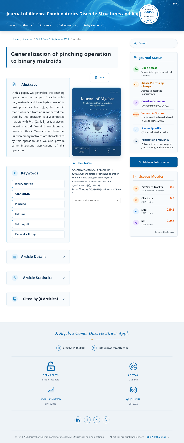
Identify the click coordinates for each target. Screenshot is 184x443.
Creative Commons (153, 101)
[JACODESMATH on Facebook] (87, 420)
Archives (27, 39)
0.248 (170, 221)
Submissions (66, 25)
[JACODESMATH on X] (96, 420)
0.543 (170, 209)
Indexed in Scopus (152, 113)
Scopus (149, 14)
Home (11, 25)
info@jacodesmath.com (113, 348)
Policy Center (92, 25)
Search (143, 43)
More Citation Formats (87, 200)
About (26, 25)
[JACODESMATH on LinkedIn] (78, 420)
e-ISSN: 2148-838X (74, 348)
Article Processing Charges (152, 84)
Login (174, 3)
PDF (102, 77)
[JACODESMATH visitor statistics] (106, 420)
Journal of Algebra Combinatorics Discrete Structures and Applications (82, 13)
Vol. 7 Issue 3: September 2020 (52, 39)
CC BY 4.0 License (156, 436)
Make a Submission (156, 162)
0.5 (172, 187)
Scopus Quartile (151, 128)
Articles (44, 25)
